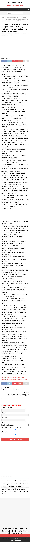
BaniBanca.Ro (12, 540)
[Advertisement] (15, 46)
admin (10, 34)
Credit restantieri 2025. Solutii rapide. (13, 481)
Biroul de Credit (10, 528)
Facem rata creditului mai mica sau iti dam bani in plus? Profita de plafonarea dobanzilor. (14, 491)
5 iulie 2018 (5, 34)
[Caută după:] (15, 13)
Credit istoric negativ (15, 533)
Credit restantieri (19, 531)
